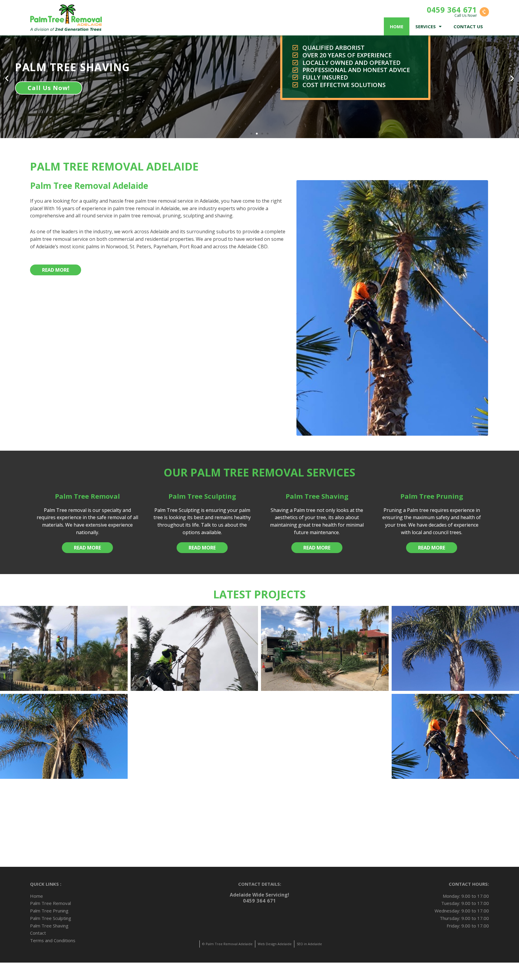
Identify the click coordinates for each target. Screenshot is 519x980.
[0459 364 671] (484, 12)
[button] (251, 134)
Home (396, 26)
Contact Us (468, 26)
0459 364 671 (452, 10)
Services (425, 26)
